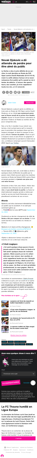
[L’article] (18, 422)
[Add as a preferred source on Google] (26, 92)
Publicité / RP (8, 450)
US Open (29, 344)
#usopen (4, 229)
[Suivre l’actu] (32, 92)
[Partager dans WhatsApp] (7, 92)
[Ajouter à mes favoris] (18, 92)
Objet (3, 370)
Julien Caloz (12, 103)
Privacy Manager (26, 452)
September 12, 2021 (9, 233)
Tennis (9, 29)
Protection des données (13, 452)
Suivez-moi (29, 103)
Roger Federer (20, 342)
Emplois (15, 450)
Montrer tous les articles (18, 335)
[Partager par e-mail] (10, 92)
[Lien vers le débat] (15, 92)
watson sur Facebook (26, 447)
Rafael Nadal (20, 344)
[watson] (6, 2)
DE (27, 2)
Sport (3, 29)
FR (31, 2)
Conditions (30, 450)
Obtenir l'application (13, 447)
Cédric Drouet (28, 279)
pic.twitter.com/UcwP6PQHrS (19, 229)
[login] (2, 455)
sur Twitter (15, 143)
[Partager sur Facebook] (3, 92)
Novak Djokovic (7, 344)
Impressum (22, 450)
